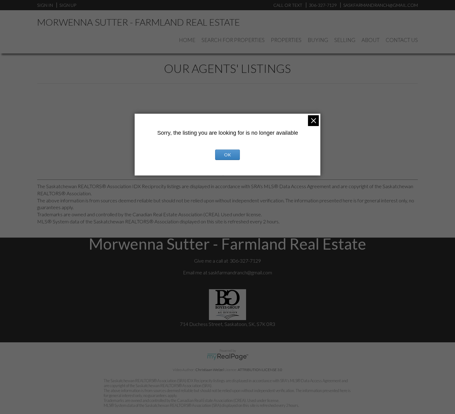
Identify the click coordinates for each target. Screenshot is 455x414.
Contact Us (402, 40)
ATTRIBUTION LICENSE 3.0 (260, 369)
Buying (318, 40)
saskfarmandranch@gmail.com (240, 272)
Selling (344, 40)
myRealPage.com (228, 357)
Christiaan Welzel (209, 369)
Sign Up (67, 5)
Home (187, 40)
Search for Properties (233, 40)
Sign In (45, 5)
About (370, 40)
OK (227, 154)
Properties (286, 40)
